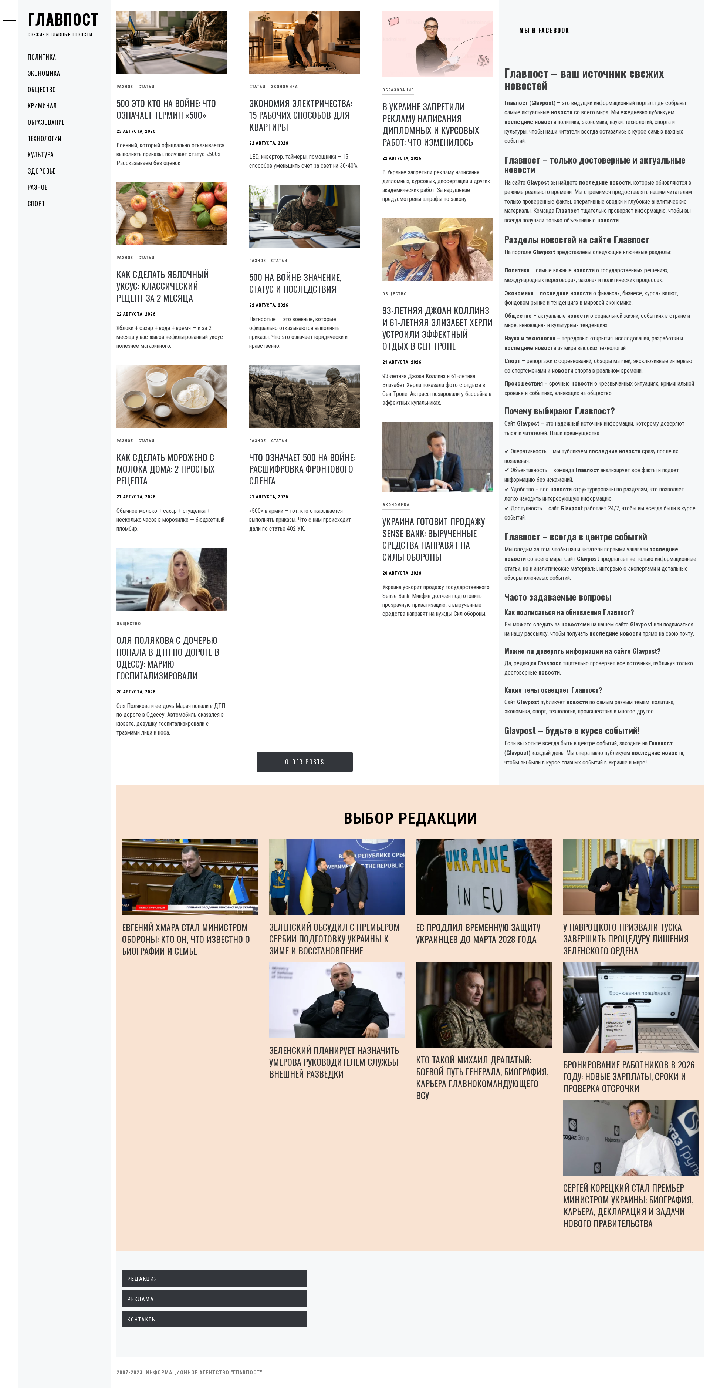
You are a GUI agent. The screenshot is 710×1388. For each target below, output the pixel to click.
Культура (41, 154)
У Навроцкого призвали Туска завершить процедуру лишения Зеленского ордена (626, 938)
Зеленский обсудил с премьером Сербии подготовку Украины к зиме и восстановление (334, 938)
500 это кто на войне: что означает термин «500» (166, 108)
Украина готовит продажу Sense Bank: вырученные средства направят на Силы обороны (433, 538)
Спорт (36, 203)
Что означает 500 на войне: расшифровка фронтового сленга (302, 468)
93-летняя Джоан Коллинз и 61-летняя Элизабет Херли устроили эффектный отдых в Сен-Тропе (437, 327)
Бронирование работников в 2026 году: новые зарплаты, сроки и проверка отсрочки (629, 1076)
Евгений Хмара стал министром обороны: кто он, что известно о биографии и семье (186, 938)
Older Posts (304, 761)
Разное (37, 187)
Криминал (42, 105)
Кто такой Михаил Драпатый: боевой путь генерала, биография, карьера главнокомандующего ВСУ (482, 1077)
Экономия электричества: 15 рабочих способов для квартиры (300, 114)
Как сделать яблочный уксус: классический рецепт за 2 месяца (162, 285)
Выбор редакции (410, 818)
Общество (42, 89)
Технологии (45, 138)
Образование (46, 122)
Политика (42, 57)
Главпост (63, 19)
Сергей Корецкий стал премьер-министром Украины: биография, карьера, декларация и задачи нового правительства (628, 1205)
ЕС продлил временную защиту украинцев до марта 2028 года (478, 932)
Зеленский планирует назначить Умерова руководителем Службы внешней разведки (334, 1061)
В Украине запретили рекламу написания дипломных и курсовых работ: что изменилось (430, 124)
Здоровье (41, 171)
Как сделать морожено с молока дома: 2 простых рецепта (165, 468)
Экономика (44, 73)
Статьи (146, 86)
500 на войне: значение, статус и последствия (295, 282)
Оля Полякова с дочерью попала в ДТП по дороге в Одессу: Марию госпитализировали (167, 657)
